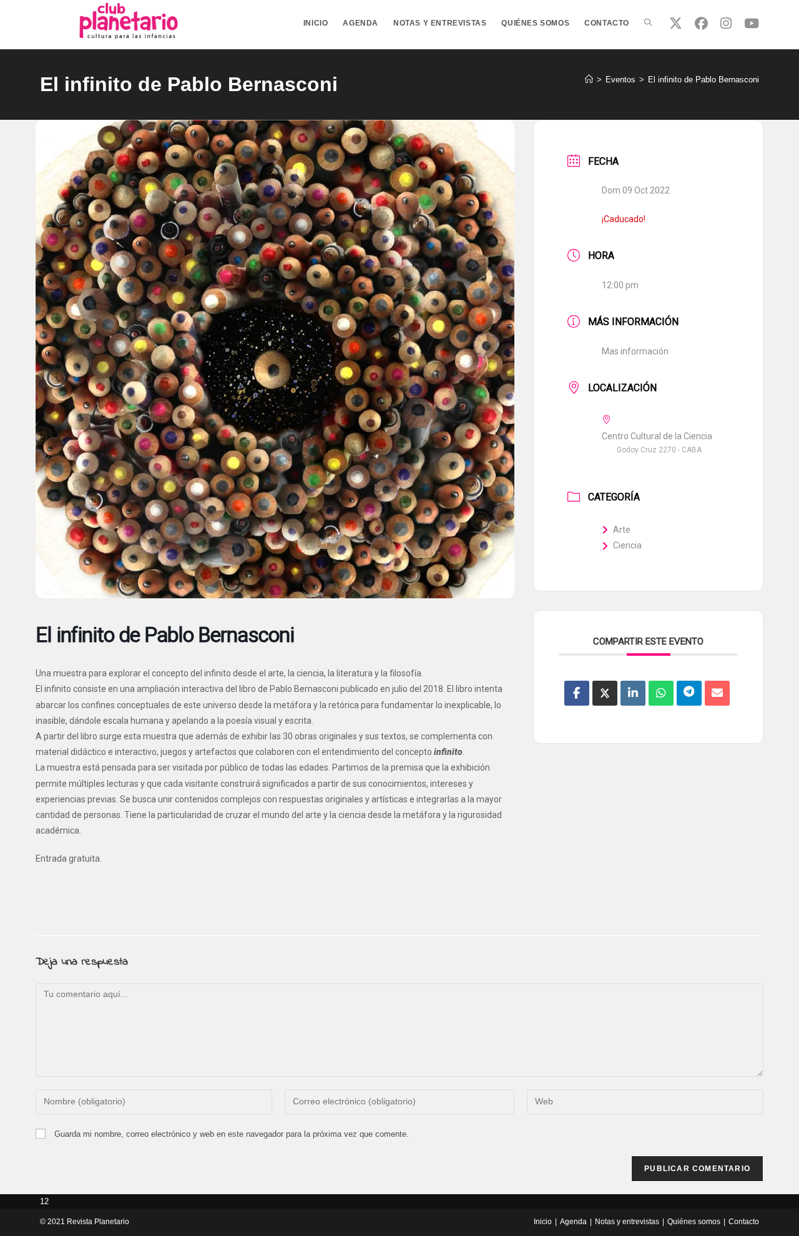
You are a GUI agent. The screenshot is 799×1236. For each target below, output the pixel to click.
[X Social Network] (604, 693)
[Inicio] (589, 79)
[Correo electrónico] (717, 693)
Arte (621, 530)
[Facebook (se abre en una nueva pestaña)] (701, 23)
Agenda (573, 1221)
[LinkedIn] (632, 693)
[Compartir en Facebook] (576, 693)
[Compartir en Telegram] (689, 693)
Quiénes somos (693, 1221)
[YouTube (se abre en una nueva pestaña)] (751, 23)
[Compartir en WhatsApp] (661, 693)
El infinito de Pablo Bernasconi (703, 79)
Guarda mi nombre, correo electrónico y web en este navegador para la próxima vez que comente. (231, 1134)
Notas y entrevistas (627, 1221)
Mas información (635, 351)
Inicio (543, 1221)
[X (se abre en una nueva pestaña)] (675, 23)
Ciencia (627, 545)
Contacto (743, 1221)
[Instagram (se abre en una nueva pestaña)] (726, 23)
